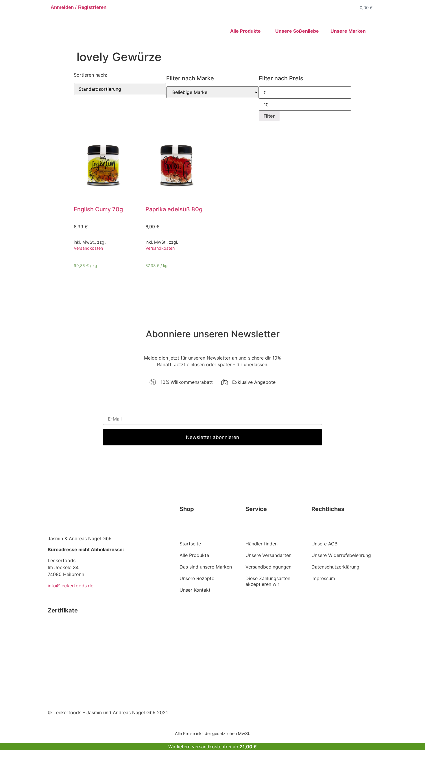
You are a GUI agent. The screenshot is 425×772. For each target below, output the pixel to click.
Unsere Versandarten (268, 555)
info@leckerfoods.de (70, 585)
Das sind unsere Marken (206, 567)
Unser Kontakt (195, 590)
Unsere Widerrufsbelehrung (341, 555)
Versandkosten (88, 248)
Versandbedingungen (268, 567)
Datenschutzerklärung (335, 567)
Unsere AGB (324, 544)
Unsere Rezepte (197, 578)
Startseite (190, 544)
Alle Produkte (194, 555)
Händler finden (261, 544)
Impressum (323, 578)
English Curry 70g (98, 209)
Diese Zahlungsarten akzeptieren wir (267, 581)
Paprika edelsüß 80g (173, 209)
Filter (269, 116)
